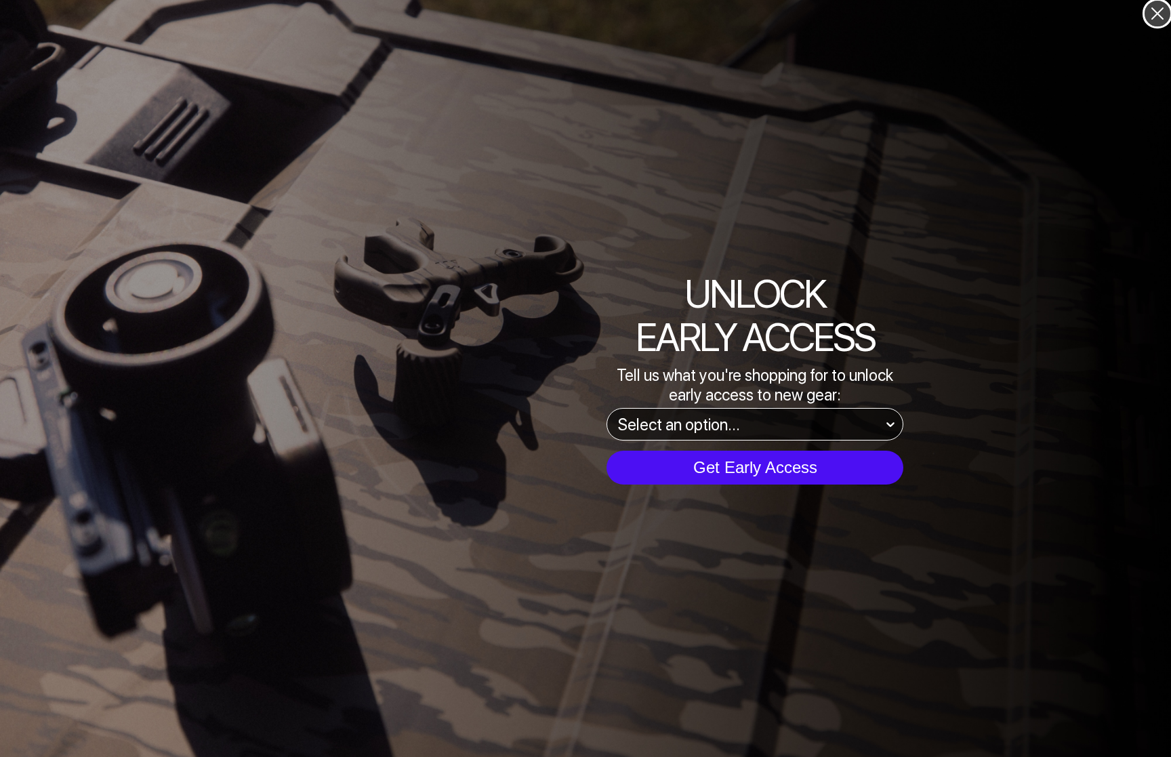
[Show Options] (890, 424)
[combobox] (751, 424)
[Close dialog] (1157, 13)
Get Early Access (755, 467)
